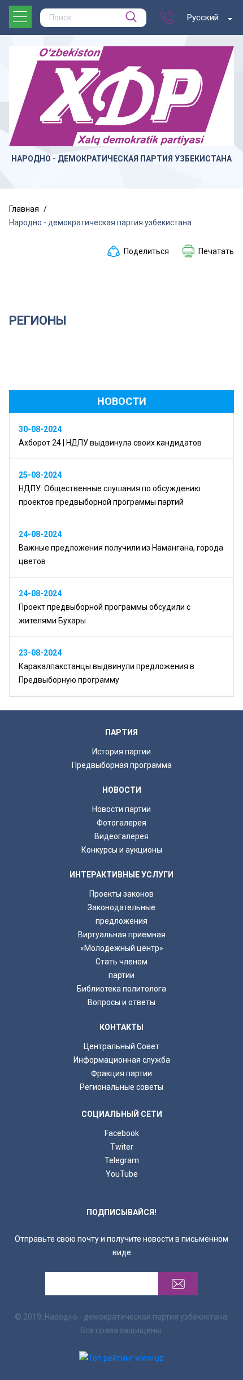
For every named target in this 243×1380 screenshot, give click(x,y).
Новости (121, 789)
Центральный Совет (121, 1046)
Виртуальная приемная (122, 934)
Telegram (122, 1160)
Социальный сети (121, 1114)
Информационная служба (121, 1059)
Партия (121, 732)
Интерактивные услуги (121, 874)
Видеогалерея (121, 836)
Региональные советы (121, 1086)
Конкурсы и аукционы (121, 849)
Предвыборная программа (122, 765)
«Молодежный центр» (121, 948)
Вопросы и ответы (121, 1002)
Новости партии (121, 809)
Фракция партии (121, 1073)
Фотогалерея (121, 822)
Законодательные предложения (121, 914)
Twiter (121, 1146)
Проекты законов (121, 893)
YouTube (122, 1173)
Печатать (216, 251)
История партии (121, 751)
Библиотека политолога (121, 988)
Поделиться (146, 251)
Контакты (121, 1027)
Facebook (122, 1133)
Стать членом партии (121, 968)
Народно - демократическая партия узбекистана (121, 158)
